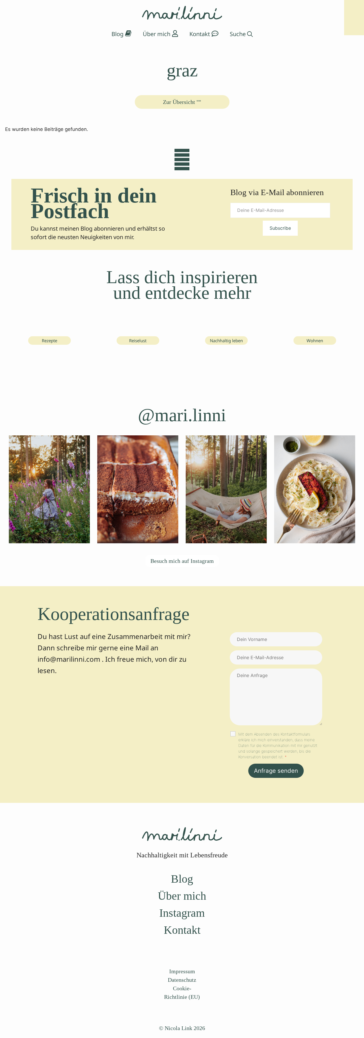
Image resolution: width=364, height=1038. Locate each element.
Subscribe (280, 228)
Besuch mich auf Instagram (182, 561)
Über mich (182, 895)
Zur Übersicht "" (182, 102)
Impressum (182, 971)
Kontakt (182, 930)
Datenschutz (182, 980)
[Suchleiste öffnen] (241, 34)
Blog (182, 878)
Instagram (182, 913)
